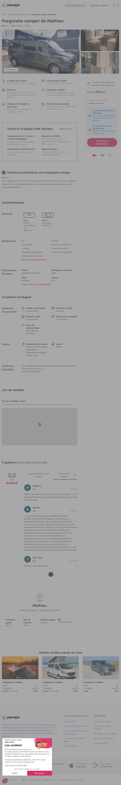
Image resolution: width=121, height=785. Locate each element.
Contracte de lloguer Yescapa (103, 727)
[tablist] (51, 475)
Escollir (14, 773)
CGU (54, 780)
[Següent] (35, 667)
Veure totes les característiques (37, 284)
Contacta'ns (33, 780)
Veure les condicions (31, 371)
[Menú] (115, 5)
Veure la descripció (11, 187)
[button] (5, 781)
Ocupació (45, 780)
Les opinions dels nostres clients (74, 739)
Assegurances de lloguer (105, 733)
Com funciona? (70, 721)
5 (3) (6, 26)
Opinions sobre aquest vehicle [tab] (39, 475)
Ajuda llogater (69, 746)
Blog (24, 780)
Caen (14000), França (20, 26)
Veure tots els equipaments (35, 259)
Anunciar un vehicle (99, 5)
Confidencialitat (66, 780)
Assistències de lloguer (104, 738)
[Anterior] (5, 667)
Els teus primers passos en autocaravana (75, 732)
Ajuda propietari (101, 743)
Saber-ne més (65, 129)
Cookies (79, 780)
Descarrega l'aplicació (75, 5)
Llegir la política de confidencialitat (16, 765)
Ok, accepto (39, 773)
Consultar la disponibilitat (102, 142)
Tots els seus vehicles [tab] (66, 475)
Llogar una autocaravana (74, 726)
